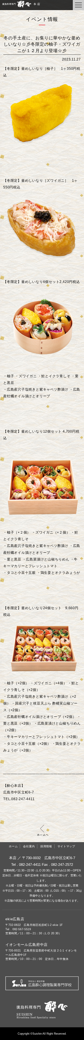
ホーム (13, 846)
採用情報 (46, 846)
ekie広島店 (14, 919)
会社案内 (29, 846)
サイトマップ (66, 846)
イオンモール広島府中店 (26, 945)
